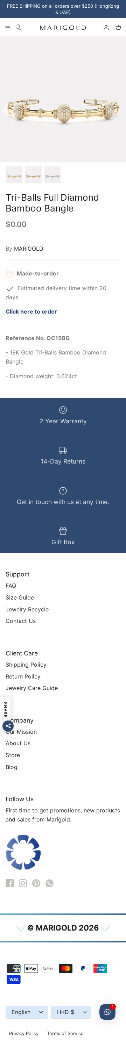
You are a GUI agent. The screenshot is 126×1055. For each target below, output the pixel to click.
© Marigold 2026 (63, 927)
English (21, 1012)
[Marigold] (63, 27)
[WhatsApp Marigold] (50, 883)
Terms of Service (65, 1033)
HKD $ (65, 1012)
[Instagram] (23, 883)
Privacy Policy (23, 1033)
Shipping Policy (26, 664)
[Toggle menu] (7, 27)
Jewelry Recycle (27, 609)
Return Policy (23, 676)
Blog (12, 766)
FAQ (11, 585)
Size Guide (20, 597)
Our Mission (21, 731)
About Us (18, 743)
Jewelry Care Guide (32, 687)
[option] (63, 99)
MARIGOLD (28, 248)
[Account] (103, 27)
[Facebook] (10, 883)
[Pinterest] (36, 883)
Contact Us (21, 620)
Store (13, 755)
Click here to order (31, 311)
